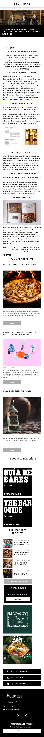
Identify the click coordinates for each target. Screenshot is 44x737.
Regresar (11, 48)
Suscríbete (22, 731)
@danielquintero (30, 51)
